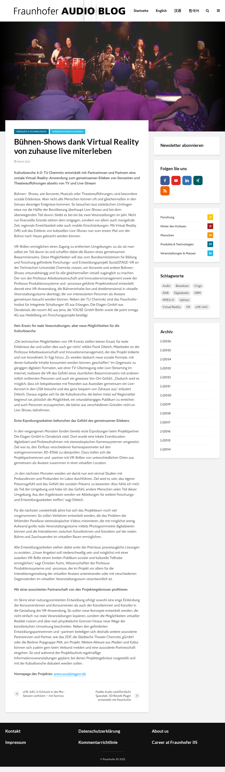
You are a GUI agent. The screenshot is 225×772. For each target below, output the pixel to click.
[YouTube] (176, 180)
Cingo (198, 286)
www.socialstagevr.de (70, 674)
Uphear (184, 300)
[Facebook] (165, 180)
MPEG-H (168, 300)
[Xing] (198, 180)
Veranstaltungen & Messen (67, 131)
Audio (166, 286)
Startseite (141, 11)
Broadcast (182, 286)
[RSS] (165, 190)
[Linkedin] (187, 180)
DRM (197, 293)
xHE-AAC (201, 307)
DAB (166, 293)
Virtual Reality (172, 307)
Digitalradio (181, 293)
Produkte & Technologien (31, 131)
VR (188, 307)
